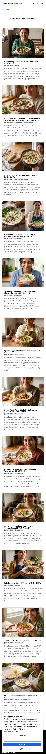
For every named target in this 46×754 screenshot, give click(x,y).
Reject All (22, 740)
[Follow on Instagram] (42, 3)
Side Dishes (28, 122)
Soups (26, 179)
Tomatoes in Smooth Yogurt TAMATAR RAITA (23, 641)
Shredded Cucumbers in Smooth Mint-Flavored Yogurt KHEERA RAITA (20, 292)
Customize (22, 735)
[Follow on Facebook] (33, 3)
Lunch (16, 65)
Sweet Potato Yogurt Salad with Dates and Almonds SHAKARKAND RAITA (21, 411)
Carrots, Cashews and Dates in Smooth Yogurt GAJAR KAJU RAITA (20, 470)
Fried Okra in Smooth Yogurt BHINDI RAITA (22, 583)
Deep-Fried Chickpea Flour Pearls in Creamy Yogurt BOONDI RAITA (19, 527)
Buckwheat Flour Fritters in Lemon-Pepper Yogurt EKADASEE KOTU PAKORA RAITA (22, 119)
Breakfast (18, 122)
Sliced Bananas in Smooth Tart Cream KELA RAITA (22, 697)
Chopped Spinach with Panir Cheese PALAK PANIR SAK (22, 62)
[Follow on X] (37, 3)
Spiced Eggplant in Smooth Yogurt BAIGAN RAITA (22, 352)
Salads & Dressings (22, 700)
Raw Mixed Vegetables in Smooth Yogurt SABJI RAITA (20, 176)
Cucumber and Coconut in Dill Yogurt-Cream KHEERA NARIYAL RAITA (20, 235)
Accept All (22, 744)
